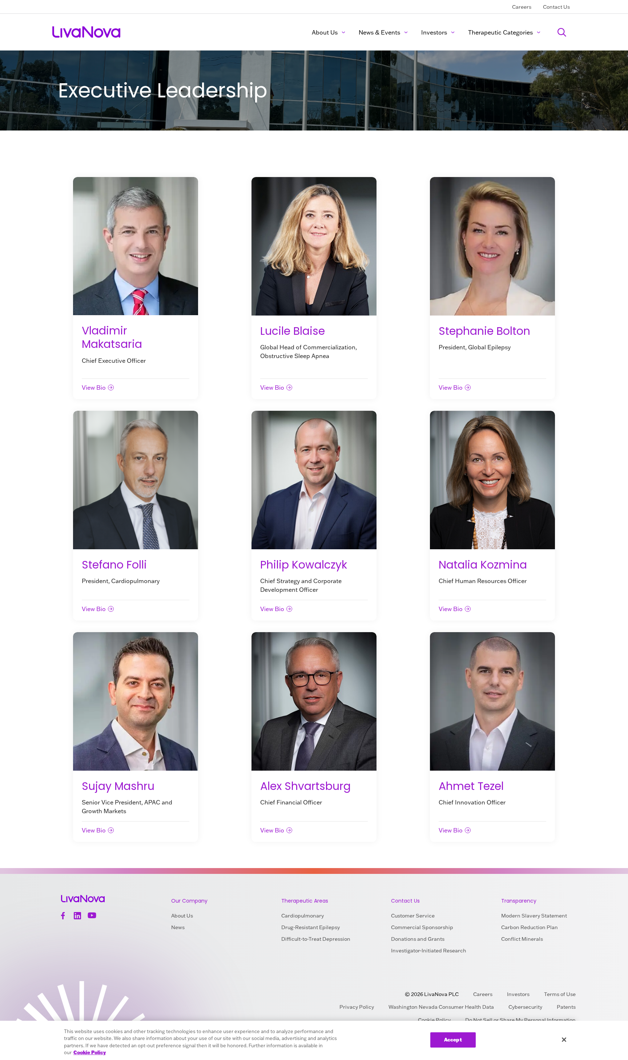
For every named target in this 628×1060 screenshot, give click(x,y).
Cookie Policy (89, 1052)
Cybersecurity (525, 1007)
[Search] (562, 32)
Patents (566, 1007)
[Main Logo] (86, 32)
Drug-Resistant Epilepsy (310, 927)
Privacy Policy (356, 1007)
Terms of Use (560, 994)
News (178, 927)
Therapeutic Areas (304, 900)
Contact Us (556, 7)
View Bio (94, 387)
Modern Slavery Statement (534, 915)
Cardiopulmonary (302, 915)
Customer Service (413, 915)
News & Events (379, 32)
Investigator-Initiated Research (428, 950)
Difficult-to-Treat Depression (315, 939)
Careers (521, 7)
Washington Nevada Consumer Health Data (441, 1007)
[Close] (564, 1040)
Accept (453, 1040)
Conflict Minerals (522, 939)
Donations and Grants (417, 939)
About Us (325, 32)
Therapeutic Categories (500, 32)
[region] (314, 1040)
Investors (434, 32)
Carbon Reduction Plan (529, 927)
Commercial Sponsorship (422, 927)
